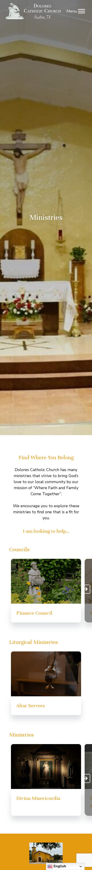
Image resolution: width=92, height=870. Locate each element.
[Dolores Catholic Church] (34, 11)
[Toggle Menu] (81, 11)
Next (85, 589)
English (59, 866)
